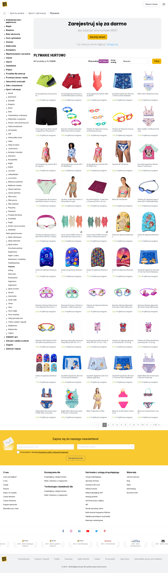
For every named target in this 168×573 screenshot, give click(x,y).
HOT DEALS (103, 61)
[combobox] (123, 61)
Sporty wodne (17, 13)
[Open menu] (163, 4)
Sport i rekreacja (37, 13)
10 (142, 425)
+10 (155, 425)
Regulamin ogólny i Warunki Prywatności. (54, 452)
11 (146, 425)
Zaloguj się (112, 44)
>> (159, 425)
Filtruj (156, 61)
